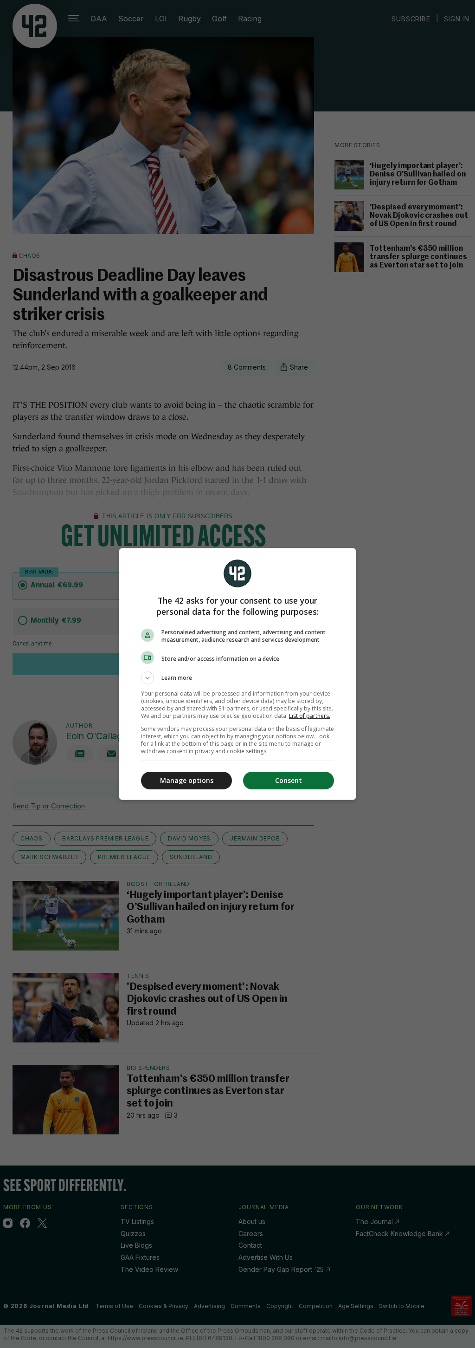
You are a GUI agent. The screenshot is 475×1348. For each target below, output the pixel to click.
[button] (237, 677)
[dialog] (237, 674)
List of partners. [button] (309, 716)
